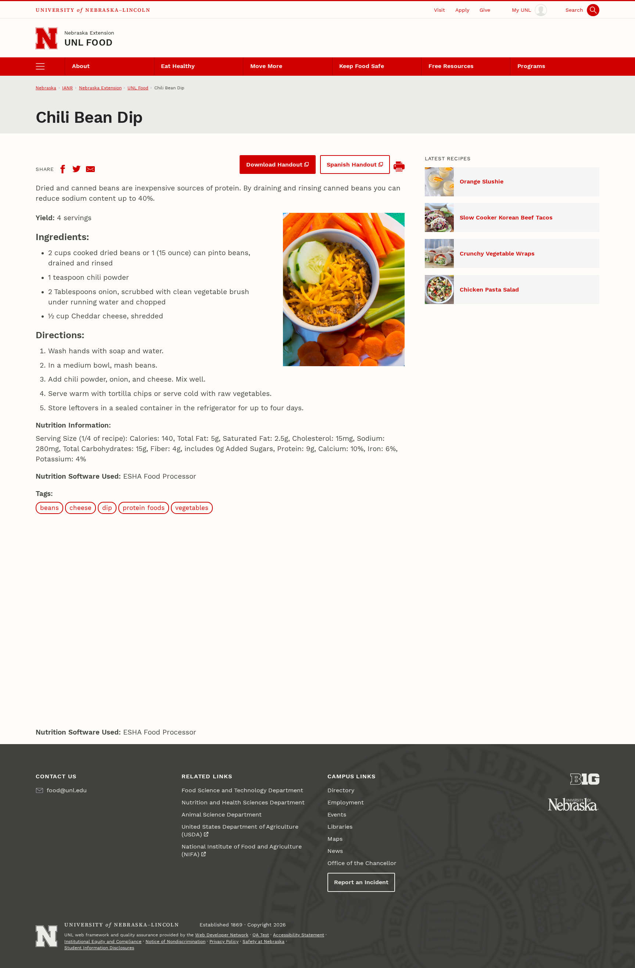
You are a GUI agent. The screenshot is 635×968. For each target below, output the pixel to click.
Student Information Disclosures (99, 947)
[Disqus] (220, 619)
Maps (334, 838)
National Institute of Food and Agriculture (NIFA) (242, 850)
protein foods (144, 507)
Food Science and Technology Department (242, 790)
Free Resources (451, 65)
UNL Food (88, 42)
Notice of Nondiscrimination (175, 941)
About (81, 65)
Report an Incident (361, 882)
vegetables (191, 507)
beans (49, 507)
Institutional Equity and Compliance (102, 941)
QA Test (260, 934)
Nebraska (46, 87)
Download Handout (274, 164)
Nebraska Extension (89, 33)
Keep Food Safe (361, 65)
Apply (462, 10)
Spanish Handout (352, 164)
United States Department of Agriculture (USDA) (240, 830)
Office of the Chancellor (362, 863)
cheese (80, 507)
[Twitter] (76, 169)
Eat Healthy (178, 65)
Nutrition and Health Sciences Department (243, 802)
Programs (531, 65)
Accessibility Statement (298, 934)
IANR (67, 87)
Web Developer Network (221, 934)
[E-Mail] (90, 169)
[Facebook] (62, 169)
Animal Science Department (222, 814)
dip (107, 507)
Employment (345, 802)
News (335, 850)
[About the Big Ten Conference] (584, 779)
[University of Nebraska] (573, 804)
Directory (340, 790)
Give (485, 10)
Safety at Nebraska (263, 941)
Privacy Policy (223, 941)
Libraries (339, 826)
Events (336, 814)
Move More (266, 65)
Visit (439, 10)
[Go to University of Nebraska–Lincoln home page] (46, 38)
